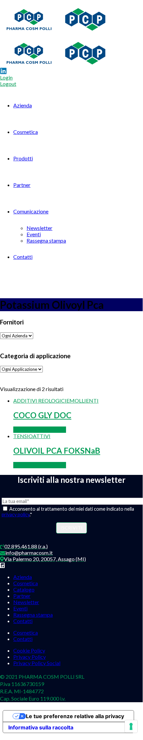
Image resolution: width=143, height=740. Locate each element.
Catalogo (24, 589)
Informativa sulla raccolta (40, 727)
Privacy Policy (29, 657)
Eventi (34, 234)
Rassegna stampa (46, 240)
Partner (22, 185)
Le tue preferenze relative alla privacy (75, 716)
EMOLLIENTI (82, 400)
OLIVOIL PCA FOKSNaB (56, 450)
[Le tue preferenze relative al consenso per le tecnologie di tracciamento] (131, 726)
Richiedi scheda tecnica (39, 430)
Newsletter (39, 228)
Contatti (23, 257)
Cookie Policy (29, 650)
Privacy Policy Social (36, 663)
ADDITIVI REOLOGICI (39, 400)
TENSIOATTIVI (31, 436)
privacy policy (16, 514)
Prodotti (23, 158)
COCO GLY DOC (42, 415)
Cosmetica (25, 132)
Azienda (22, 105)
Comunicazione (30, 211)
